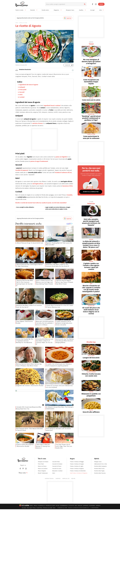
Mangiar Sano (97, 461)
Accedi (101, 4)
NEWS (91, 217)
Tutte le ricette (19, 10)
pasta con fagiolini (61, 157)
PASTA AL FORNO (91, 355)
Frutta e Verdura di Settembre (78, 471)
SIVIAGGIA (80, 505)
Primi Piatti (41, 464)
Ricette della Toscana (100, 473)
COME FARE (91, 77)
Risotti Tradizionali (43, 473)
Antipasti (22, 87)
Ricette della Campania (100, 466)
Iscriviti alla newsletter (90, 191)
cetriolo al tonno (37, 123)
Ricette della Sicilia (99, 468)
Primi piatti (22, 89)
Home (16, 22)
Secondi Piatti (56, 461)
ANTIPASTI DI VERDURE (91, 372)
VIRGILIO (36, 505)
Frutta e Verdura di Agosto (77, 468)
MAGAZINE (91, 57)
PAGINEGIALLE (41, 505)
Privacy (34, 507)
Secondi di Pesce (56, 466)
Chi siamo (24, 507)
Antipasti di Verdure (43, 461)
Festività (32, 10)
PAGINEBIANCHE (64, 505)
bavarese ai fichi (67, 186)
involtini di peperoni (21, 170)
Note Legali (29, 507)
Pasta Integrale (42, 471)
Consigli (92, 10)
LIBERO (31, 505)
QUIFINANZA (86, 505)
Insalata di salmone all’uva (63, 172)
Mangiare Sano (70, 10)
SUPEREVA (98, 505)
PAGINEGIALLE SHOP (50, 505)
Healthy (81, 10)
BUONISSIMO (92, 505)
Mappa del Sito (65, 478)
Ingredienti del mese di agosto (28, 84)
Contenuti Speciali (49, 478)
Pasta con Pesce (42, 466)
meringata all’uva (37, 184)
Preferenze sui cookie (47, 507)
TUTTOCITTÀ (71, 505)
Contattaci (58, 478)
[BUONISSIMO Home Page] (21, 4)
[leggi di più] (73, 70)
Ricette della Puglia (99, 471)
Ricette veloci (45, 10)
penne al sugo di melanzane (39, 161)
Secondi (21, 92)
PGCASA (58, 505)
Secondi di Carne (56, 468)
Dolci (21, 94)
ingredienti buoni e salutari (52, 105)
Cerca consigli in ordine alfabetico (25, 207)
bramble (69, 195)
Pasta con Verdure (42, 468)
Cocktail (21, 97)
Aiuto (54, 507)
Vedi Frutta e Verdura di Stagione (78, 473)
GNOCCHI (91, 410)
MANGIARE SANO (91, 114)
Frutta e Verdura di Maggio (77, 461)
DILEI (76, 505)
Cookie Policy (39, 507)
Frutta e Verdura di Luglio (76, 466)
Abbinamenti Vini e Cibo (100, 464)
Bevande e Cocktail (57, 471)
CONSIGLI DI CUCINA (23, 22)
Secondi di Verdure (57, 464)
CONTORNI (91, 391)
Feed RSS (73, 478)
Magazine (56, 10)
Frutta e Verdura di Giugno (77, 464)
